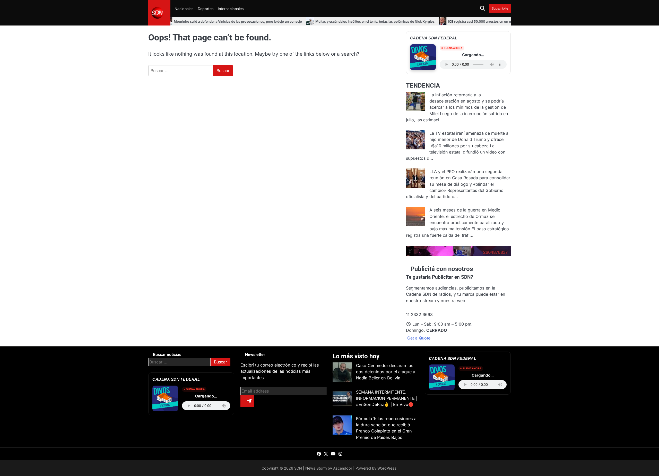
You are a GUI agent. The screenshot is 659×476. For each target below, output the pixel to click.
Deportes (206, 8)
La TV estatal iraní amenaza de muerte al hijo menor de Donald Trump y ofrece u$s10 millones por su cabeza (469, 139)
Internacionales (231, 8)
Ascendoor (342, 468)
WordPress (386, 468)
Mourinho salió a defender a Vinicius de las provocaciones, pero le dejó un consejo (217, 21)
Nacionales (184, 8)
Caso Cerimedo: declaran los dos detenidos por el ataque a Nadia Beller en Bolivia (385, 372)
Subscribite (500, 8)
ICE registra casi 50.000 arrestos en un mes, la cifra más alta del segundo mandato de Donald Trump (504, 21)
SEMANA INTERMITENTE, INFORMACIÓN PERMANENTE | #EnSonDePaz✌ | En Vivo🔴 (386, 398)
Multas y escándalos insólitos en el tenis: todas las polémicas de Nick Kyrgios (353, 21)
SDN (298, 468)
